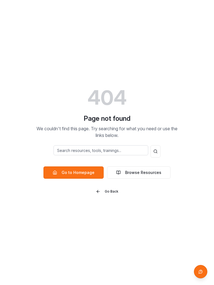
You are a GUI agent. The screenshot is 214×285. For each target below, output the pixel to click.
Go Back (111, 191)
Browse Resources (143, 172)
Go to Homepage (78, 172)
